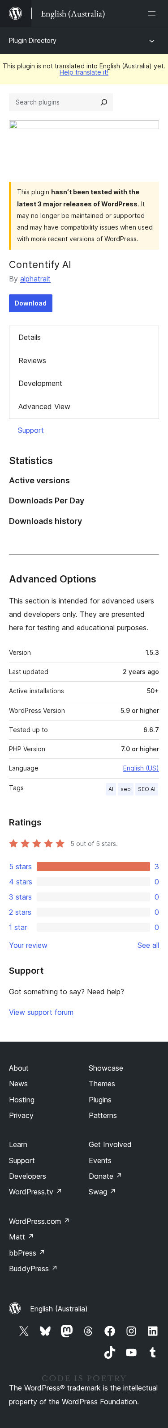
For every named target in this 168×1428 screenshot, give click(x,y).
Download (31, 303)
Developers (27, 1176)
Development (40, 383)
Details (29, 337)
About (19, 1068)
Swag (102, 1191)
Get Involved (110, 1144)
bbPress (27, 1252)
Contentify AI (40, 264)
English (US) (141, 768)
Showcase (106, 1068)
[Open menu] (153, 13)
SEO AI (146, 789)
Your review (28, 945)
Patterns (103, 1115)
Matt (21, 1236)
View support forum (41, 1012)
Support (31, 430)
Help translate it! (84, 72)
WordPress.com (39, 1221)
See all (148, 945)
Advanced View (44, 406)
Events (100, 1160)
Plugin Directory (32, 40)
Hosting (21, 1099)
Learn (18, 1144)
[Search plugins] (104, 102)
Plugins (100, 1099)
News (18, 1083)
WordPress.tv (35, 1191)
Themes (102, 1083)
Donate (105, 1176)
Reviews (32, 360)
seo (126, 789)
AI (110, 789)
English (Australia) (59, 1308)
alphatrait (35, 278)
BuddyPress (33, 1268)
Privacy (21, 1115)
